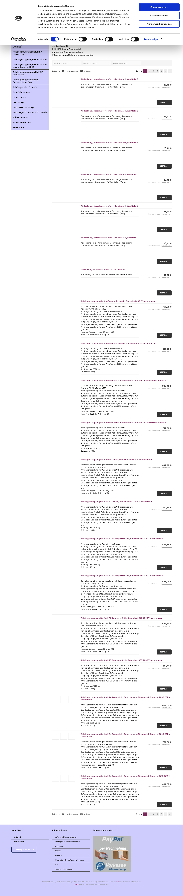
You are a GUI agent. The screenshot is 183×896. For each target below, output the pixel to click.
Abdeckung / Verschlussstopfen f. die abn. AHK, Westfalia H (109, 142)
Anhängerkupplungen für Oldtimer (30, 59)
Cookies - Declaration (63, 869)
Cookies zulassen (159, 7)
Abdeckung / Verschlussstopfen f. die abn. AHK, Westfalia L (109, 237)
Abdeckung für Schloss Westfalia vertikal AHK (103, 269)
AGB (56, 864)
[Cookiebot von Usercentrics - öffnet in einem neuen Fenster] (18, 39)
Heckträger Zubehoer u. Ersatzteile (30, 112)
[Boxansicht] (165, 63)
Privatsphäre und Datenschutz (67, 841)
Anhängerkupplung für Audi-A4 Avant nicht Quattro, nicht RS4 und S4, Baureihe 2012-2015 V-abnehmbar (126, 777)
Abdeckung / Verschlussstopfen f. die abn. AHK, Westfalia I (109, 174)
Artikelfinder (19, 841)
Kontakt (58, 851)
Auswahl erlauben (159, 15)
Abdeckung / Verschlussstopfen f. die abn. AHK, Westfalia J (109, 206)
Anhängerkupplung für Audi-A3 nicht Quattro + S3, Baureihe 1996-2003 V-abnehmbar (122, 538)
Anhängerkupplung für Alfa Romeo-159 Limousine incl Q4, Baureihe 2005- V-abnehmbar (123, 380)
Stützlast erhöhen (22, 122)
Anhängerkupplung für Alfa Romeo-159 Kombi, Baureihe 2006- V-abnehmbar (118, 301)
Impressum (59, 846)
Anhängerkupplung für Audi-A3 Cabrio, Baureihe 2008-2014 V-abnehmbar (117, 459)
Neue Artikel (18, 127)
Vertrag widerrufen (24, 849)
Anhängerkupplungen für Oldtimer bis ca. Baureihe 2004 (30, 65)
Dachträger (19, 102)
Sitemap (58, 855)
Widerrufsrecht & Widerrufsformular (69, 860)
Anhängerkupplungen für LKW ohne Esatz (27, 53)
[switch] (83, 39)
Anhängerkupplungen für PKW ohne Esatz (28, 73)
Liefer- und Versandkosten (65, 837)
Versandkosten (167, 87)
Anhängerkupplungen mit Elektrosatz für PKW (26, 81)
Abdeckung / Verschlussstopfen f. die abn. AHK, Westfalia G (109, 110)
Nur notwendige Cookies (159, 24)
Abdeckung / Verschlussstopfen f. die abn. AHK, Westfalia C (109, 79)
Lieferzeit (17, 837)
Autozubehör (19, 97)
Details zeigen (151, 39)
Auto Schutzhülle (21, 92)
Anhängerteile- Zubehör (25, 87)
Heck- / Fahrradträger (24, 107)
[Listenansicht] (169, 63)
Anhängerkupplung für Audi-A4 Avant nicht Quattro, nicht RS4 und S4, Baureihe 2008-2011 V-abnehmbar (126, 698)
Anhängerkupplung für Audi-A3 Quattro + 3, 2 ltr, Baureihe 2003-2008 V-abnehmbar (121, 618)
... (165, 71)
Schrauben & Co (21, 117)
